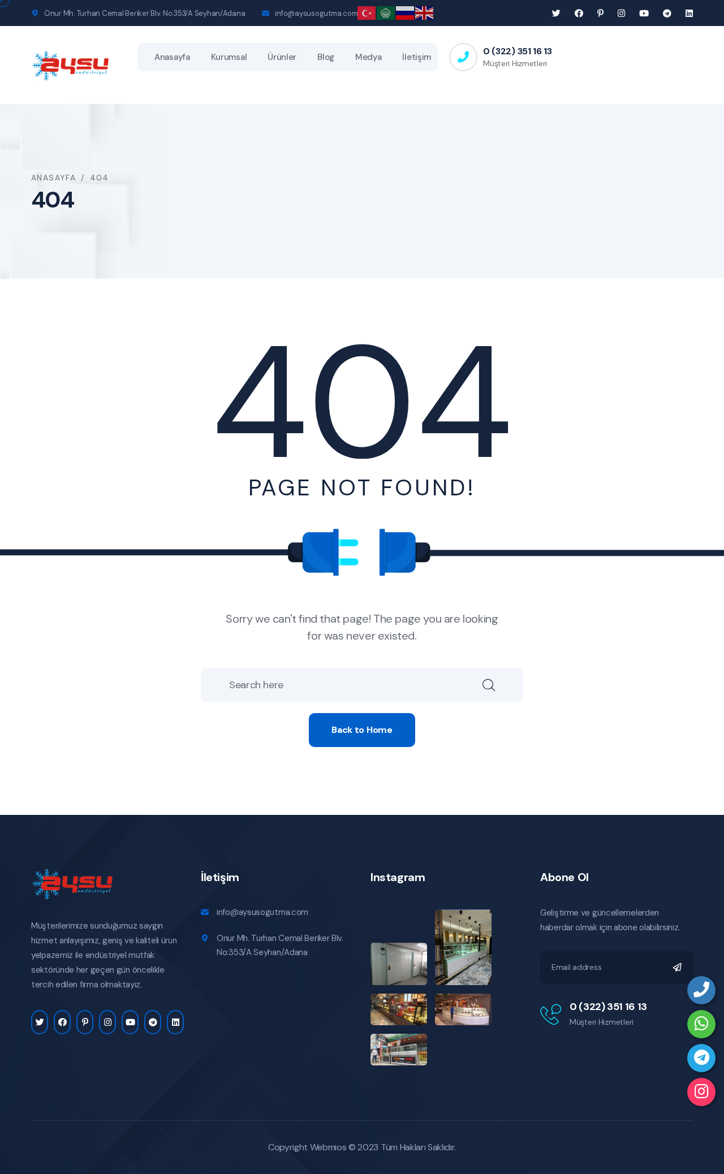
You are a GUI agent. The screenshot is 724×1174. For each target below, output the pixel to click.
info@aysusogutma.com (316, 13)
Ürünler (282, 57)
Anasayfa (172, 57)
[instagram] (701, 1092)
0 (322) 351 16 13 (517, 51)
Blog (325, 57)
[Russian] (405, 12)
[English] (424, 12)
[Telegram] (701, 1058)
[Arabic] (386, 12)
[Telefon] (701, 990)
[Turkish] (367, 12)
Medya (368, 57)
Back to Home (361, 730)
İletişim (416, 57)
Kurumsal (229, 57)
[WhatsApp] (701, 1024)
